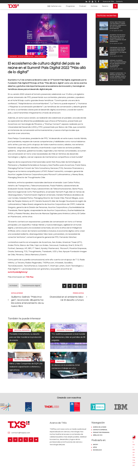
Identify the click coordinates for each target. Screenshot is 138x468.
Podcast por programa (101, 432)
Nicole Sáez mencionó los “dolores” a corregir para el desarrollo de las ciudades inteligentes (118, 25)
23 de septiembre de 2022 (25, 56)
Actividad (13, 285)
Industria (17, 330)
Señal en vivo (97, 435)
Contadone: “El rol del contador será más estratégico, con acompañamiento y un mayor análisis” (118, 51)
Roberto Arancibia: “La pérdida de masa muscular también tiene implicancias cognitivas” (118, 75)
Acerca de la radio (99, 427)
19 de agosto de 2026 (116, 69)
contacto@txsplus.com (20, 433)
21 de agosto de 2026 (116, 30)
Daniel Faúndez (40, 56)
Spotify (95, 444)
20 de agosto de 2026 (116, 43)
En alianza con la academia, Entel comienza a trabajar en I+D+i (66, 366)
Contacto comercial (100, 429)
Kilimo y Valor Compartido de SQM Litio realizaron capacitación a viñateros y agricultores (25, 367)
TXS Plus (29, 277)
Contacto (119, 1)
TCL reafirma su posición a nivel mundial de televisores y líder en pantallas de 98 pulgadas (68, 337)
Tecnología (69, 330)
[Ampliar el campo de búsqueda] (115, 6)
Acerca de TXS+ (108, 1)
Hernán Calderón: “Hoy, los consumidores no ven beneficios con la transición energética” (118, 64)
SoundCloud (97, 450)
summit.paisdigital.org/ (18, 272)
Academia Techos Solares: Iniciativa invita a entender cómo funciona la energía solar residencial (118, 38)
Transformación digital (31, 285)
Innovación (13, 56)
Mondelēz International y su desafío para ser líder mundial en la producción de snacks (25, 337)
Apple (95, 447)
